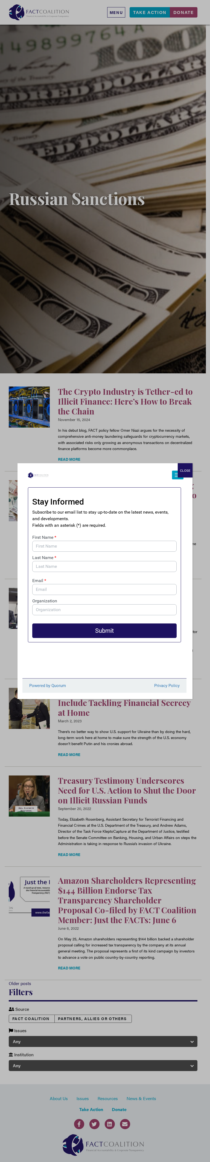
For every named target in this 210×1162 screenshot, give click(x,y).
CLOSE (185, 470)
